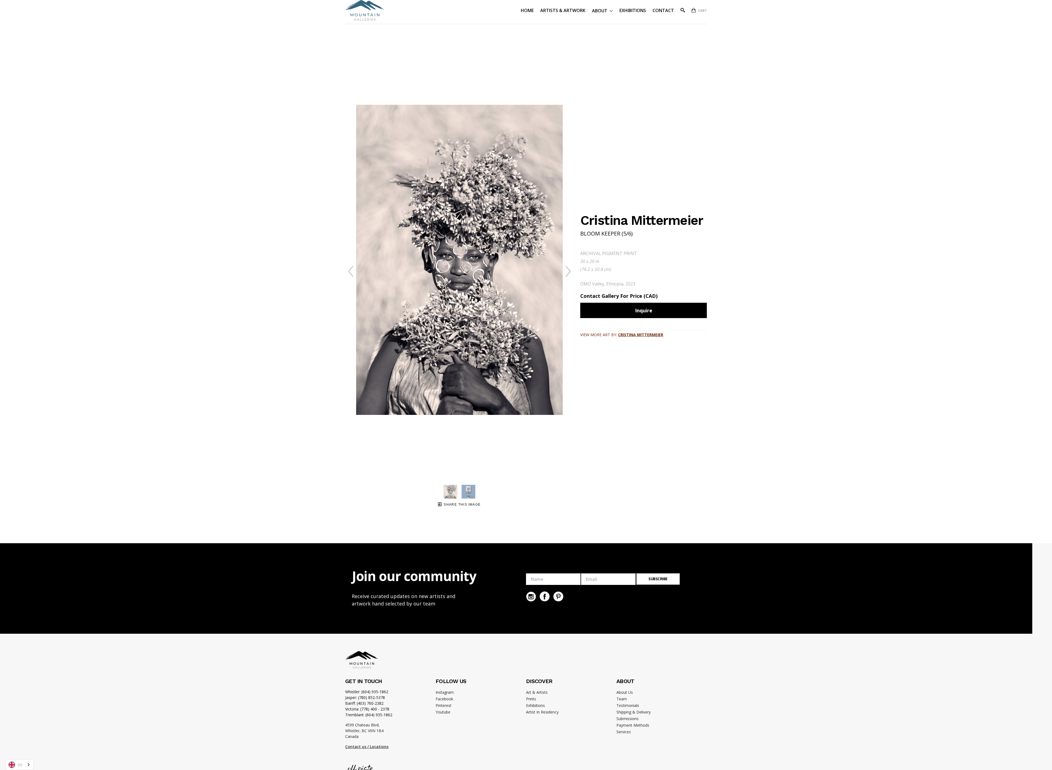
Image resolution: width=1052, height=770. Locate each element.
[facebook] (545, 596)
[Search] (683, 10)
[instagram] (531, 596)
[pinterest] (558, 596)
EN (20, 764)
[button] (602, 10)
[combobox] (19, 764)
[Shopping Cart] (693, 10)
